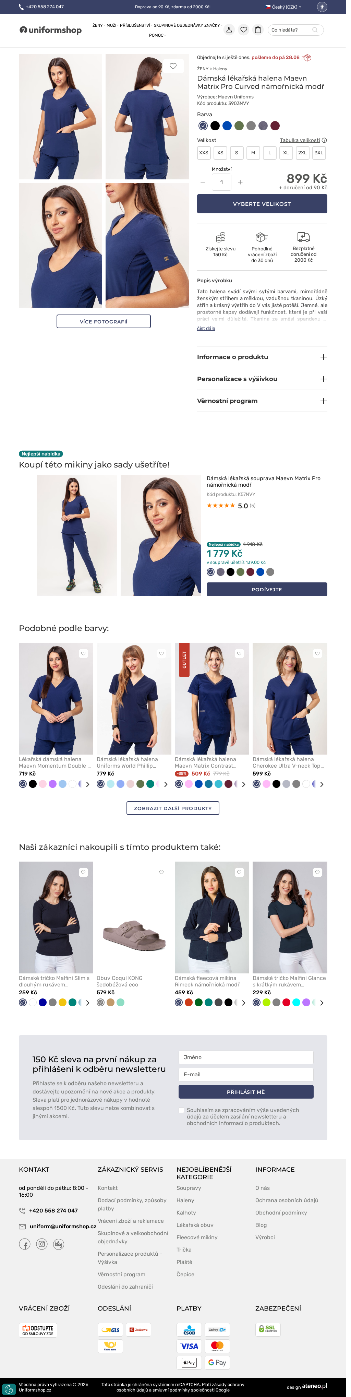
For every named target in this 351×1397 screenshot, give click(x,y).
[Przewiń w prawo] (85, 784)
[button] (262, 357)
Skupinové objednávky (178, 25)
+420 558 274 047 (45, 6)
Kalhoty (186, 1212)
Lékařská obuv (195, 1225)
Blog (261, 1225)
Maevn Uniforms (236, 97)
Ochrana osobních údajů (286, 1200)
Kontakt (108, 1188)
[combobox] (296, 30)
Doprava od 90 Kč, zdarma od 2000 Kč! (172, 6)
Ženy (98, 25)
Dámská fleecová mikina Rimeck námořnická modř (207, 981)
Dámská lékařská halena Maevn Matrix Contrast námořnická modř (205, 762)
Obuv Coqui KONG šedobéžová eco (120, 981)
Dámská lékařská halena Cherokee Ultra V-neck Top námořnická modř (286, 762)
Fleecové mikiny (197, 1237)
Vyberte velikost (262, 204)
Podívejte (267, 590)
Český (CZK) (284, 7)
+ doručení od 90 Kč (303, 188)
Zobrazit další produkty (172, 808)
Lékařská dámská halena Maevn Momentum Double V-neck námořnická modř (56, 762)
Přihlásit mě (246, 1092)
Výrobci (265, 1237)
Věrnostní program (121, 1274)
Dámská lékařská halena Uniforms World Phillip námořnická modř (127, 762)
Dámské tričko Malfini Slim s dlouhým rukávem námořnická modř (54, 981)
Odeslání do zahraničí (125, 1286)
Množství (221, 169)
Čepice (185, 1274)
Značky (212, 25)
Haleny (220, 68)
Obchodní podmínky (281, 1212)
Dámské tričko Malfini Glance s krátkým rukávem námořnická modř (289, 981)
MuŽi (111, 25)
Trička (184, 1249)
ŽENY (202, 68)
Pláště (184, 1262)
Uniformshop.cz (35, 1390)
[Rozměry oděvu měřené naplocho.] (324, 140)
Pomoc (156, 35)
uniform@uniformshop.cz (59, 1226)
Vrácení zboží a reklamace (131, 1221)
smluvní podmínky (171, 1390)
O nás (262, 1188)
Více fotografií (104, 322)
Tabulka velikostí (300, 140)
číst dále (206, 328)
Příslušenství (135, 25)
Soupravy (189, 1188)
